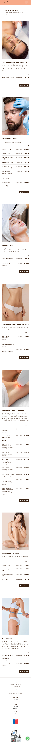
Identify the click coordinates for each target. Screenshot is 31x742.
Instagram (15, 708)
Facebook (15, 706)
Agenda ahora (25, 85)
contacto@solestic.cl (15, 713)
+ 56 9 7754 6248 (15, 701)
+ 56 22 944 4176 (15, 699)
